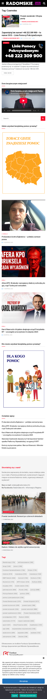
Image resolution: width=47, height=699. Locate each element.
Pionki (23, 590)
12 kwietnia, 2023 (8, 519)
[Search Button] (43, 118)
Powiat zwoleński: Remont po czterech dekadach (22, 516)
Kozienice (8, 582)
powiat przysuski (11, 609)
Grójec (32, 570)
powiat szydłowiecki (12, 613)
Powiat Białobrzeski (12, 601)
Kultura (36, 582)
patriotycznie (9, 590)
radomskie (9, 621)
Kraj (3, 280)
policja (35, 590)
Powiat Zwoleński (32, 613)
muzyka (7, 586)
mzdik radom (22, 586)
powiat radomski (29, 609)
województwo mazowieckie (23, 629)
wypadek (23, 633)
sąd (6, 629)
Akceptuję (24, 681)
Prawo (6, 43)
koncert (23, 578)
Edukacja (6, 16)
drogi (7, 566)
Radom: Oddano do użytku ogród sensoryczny (21, 547)
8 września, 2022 (8, 550)
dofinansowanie (25, 562)
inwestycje (35, 574)
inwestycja (21, 574)
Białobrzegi (9, 562)
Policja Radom (10, 593)
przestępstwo (9, 617)
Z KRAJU (5, 234)
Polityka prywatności (28, 696)
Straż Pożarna (20, 625)
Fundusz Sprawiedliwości (14, 570)
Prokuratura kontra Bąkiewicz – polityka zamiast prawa (22, 422)
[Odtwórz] (5, 110)
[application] (23, 100)
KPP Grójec (23, 582)
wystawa (35, 633)
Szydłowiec (36, 625)
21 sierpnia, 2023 (26, 24)
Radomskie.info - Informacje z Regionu (27, 488)
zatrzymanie (9, 636)
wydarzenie (9, 633)
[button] (43, 658)
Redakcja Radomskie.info (30, 21)
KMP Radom (9, 578)
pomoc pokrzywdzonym (13, 597)
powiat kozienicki (11, 605)
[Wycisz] (38, 110)
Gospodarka (8, 512)
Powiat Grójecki (31, 601)
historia (7, 574)
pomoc (24, 593)
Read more (8, 73)
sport (6, 625)
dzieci (18, 566)
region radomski (26, 621)
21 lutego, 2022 (26, 38)
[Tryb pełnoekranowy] (42, 110)
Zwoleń (22, 636)
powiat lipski (28, 605)
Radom (6, 542)
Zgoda (14, 696)
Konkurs (36, 578)
